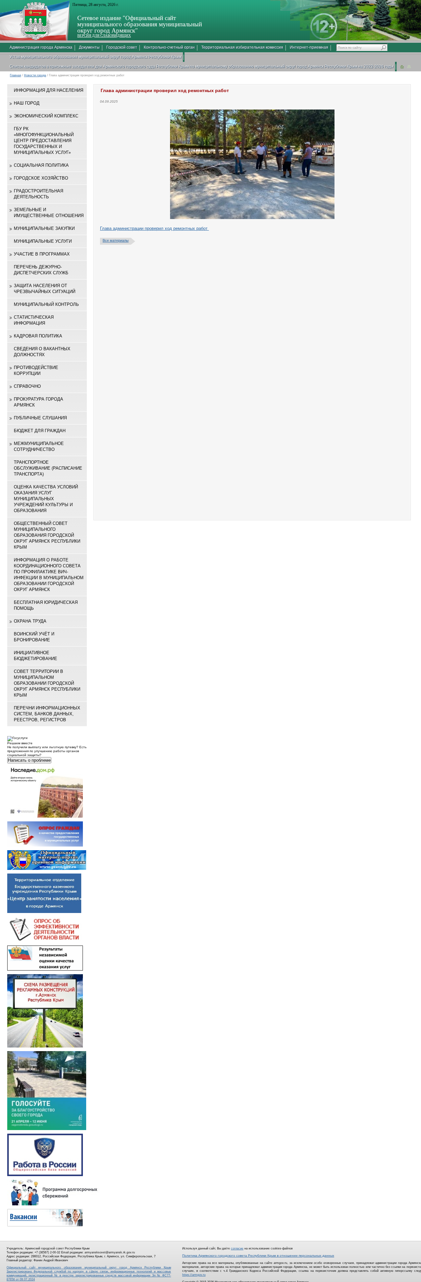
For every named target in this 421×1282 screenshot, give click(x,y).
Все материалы (116, 240)
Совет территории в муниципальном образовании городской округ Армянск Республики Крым (47, 683)
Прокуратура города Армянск (38, 402)
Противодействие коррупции (36, 370)
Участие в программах (42, 254)
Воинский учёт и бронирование (34, 636)
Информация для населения (48, 90)
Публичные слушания (40, 417)
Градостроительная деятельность (38, 193)
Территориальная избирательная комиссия (242, 47)
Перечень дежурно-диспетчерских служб (41, 269)
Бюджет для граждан (39, 430)
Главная (15, 75)
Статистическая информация (34, 320)
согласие (237, 1248)
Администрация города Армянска (41, 47)
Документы (89, 47)
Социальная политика (41, 165)
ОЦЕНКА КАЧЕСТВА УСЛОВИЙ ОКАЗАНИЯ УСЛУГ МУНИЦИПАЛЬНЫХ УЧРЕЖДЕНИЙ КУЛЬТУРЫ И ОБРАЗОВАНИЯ (46, 498)
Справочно (27, 386)
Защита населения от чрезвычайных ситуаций (44, 288)
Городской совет (121, 47)
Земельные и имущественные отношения (49, 212)
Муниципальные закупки (44, 228)
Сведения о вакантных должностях (42, 351)
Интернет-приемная (309, 47)
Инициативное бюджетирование (35, 655)
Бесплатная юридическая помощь (46, 605)
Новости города (35, 75)
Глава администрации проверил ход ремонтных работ (154, 228)
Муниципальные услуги (43, 241)
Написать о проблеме (29, 760)
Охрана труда (30, 621)
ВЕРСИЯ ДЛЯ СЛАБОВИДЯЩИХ (104, 35)
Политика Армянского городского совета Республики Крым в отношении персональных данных (258, 1255)
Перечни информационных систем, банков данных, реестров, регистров (47, 713)
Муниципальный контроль (46, 304)
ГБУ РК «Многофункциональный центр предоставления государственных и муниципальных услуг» (44, 140)
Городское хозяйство (41, 178)
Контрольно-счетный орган (169, 47)
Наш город (26, 103)
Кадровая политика (38, 335)
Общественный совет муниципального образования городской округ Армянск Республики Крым (47, 535)
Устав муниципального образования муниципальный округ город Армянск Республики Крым (95, 57)
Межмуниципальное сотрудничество (39, 446)
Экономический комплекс (46, 115)
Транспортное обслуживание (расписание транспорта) (48, 468)
